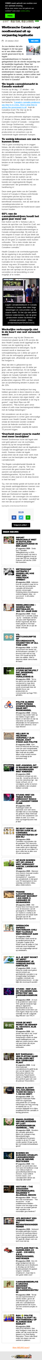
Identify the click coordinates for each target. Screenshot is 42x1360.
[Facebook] (14, 517)
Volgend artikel (20, 525)
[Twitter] (21, 517)
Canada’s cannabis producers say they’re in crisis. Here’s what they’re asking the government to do (21, 104)
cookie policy (25, 11)
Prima (9, 16)
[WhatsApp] (28, 517)
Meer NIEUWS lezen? (21, 1348)
